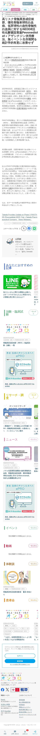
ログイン (20, 656)
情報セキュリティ (24, 707)
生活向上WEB (5, 704)
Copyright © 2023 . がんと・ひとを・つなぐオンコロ (20, 725)
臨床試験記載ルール (25, 709)
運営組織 (22, 700)
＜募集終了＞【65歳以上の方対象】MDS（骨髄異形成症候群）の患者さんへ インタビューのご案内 (17, 428)
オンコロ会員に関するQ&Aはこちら (20, 664)
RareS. (3, 699)
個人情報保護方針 (24, 702)
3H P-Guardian (6, 711)
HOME (2, 13)
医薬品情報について (25, 712)
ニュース (5, 13)
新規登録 (20, 661)
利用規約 (22, 705)
